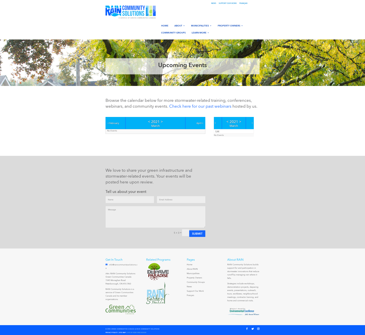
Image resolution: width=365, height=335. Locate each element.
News (213, 3)
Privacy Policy (111, 332)
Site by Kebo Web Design (136, 332)
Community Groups (173, 32)
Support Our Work (228, 3)
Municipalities (200, 25)
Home (164, 25)
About (178, 25)
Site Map (122, 332)
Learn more (199, 32)
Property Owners (229, 25)
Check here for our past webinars (200, 106)
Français (243, 3)
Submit (197, 233)
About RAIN (192, 269)
